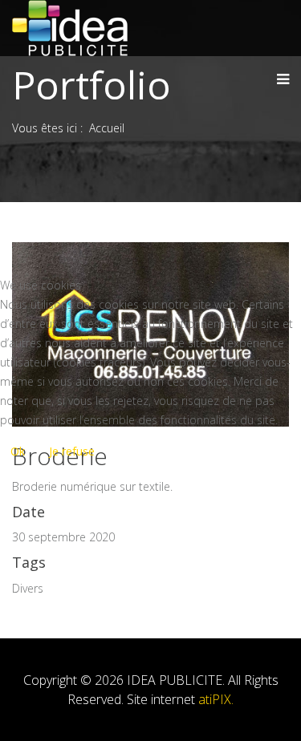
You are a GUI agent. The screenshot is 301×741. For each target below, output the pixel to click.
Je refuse (72, 451)
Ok (17, 451)
